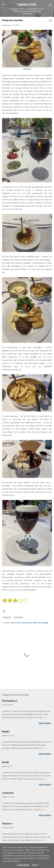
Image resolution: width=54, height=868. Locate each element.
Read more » (45, 723)
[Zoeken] (50, 5)
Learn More (23, 865)
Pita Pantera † (9, 700)
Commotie (8, 792)
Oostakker (18, 617)
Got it (35, 865)
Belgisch (6, 617)
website (27, 69)
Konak (5, 762)
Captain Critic (27, 4)
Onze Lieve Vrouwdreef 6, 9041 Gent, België (29, 623)
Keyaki (5, 731)
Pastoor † (7, 823)
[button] (50, 21)
